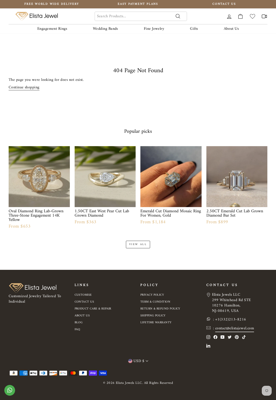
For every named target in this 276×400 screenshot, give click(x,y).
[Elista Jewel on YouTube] (222, 337)
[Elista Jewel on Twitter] (230, 337)
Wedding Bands (105, 28)
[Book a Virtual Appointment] (264, 16)
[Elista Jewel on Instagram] (208, 337)
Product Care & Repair (93, 308)
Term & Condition (155, 302)
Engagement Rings (52, 28)
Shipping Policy (153, 315)
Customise (83, 295)
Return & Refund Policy (160, 308)
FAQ (77, 329)
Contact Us (84, 302)
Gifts (194, 28)
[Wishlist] (252, 16)
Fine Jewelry (154, 28)
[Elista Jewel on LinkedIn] (208, 345)
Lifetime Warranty (156, 322)
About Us (231, 28)
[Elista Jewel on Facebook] (215, 337)
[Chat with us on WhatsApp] (9, 392)
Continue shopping (24, 87)
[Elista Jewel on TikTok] (244, 337)
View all (138, 244)
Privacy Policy (152, 295)
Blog (79, 322)
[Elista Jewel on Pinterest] (237, 337)
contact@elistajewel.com (234, 328)
